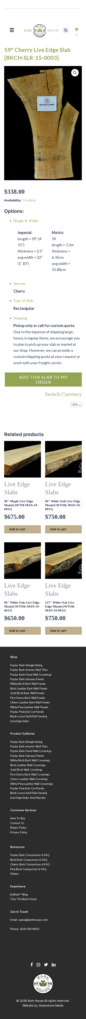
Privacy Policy (19, 832)
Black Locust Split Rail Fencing (28, 716)
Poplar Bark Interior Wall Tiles (29, 669)
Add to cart (17, 529)
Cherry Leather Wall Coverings (29, 779)
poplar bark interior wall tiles (29, 746)
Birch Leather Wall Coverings (28, 765)
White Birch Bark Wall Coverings (30, 760)
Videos (14, 873)
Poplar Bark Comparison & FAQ (30, 855)
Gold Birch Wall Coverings (26, 769)
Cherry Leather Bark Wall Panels (30, 702)
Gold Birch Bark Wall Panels (27, 693)
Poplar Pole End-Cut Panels (27, 788)
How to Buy (17, 818)
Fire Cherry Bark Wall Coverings (30, 774)
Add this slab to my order (43, 380)
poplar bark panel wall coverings (31, 751)
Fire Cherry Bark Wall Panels (27, 697)
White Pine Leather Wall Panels (29, 707)
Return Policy (18, 827)
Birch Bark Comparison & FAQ (29, 859)
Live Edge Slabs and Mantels (28, 797)
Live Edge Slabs (19, 721)
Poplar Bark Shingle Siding (26, 665)
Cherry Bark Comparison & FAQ (30, 864)
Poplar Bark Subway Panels (27, 679)
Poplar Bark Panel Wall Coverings (31, 674)
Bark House (35, 1000)
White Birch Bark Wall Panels (28, 683)
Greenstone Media (51, 1005)
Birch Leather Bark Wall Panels (29, 688)
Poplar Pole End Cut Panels (27, 711)
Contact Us (17, 823)
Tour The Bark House (23, 899)
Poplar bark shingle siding (26, 741)
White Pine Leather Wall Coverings (31, 783)
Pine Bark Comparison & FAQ (28, 869)
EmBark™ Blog (19, 894)
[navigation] (76, 404)
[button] (75, 72)
